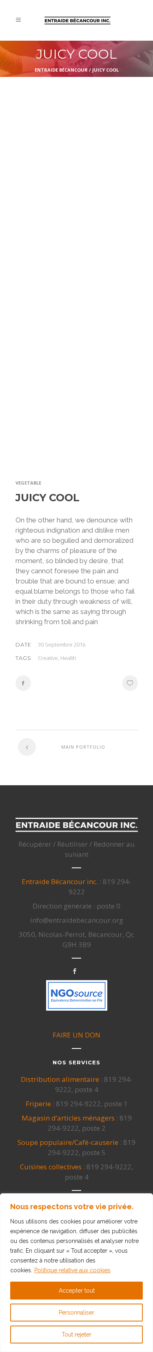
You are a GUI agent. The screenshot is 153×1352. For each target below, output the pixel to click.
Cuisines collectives (51, 1166)
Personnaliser (76, 1312)
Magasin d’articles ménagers (68, 1118)
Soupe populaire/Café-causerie (68, 1142)
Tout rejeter (76, 1334)
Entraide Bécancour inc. (60, 881)
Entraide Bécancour (61, 70)
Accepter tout (77, 1290)
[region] (76, 1272)
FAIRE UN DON (76, 1035)
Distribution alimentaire (60, 1079)
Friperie (38, 1103)
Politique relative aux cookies (72, 1270)
